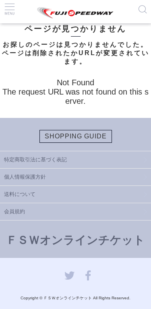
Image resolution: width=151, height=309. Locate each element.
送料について (19, 194)
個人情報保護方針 (25, 177)
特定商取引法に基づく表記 (35, 160)
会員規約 (14, 211)
